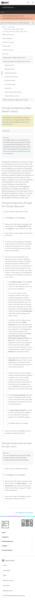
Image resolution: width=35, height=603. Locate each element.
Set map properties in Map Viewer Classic (15, 31)
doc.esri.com (27, 18)
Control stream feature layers (13, 92)
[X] (27, 521)
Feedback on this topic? (25, 513)
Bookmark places (9, 69)
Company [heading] (4, 546)
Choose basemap (7, 38)
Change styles (6, 46)
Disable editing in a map (12, 96)
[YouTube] (31, 524)
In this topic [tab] (6, 131)
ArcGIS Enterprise (8, 7)
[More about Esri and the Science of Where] (5, 524)
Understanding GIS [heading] (7, 541)
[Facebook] (23, 521)
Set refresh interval (10, 80)
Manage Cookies (8, 590)
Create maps (10, 27)
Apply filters (8, 88)
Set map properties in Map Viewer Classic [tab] (17, 61)
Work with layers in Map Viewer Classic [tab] (16, 100)
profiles (23, 347)
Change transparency (11, 73)
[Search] (28, 2)
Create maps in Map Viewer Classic (14, 29)
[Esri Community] (23, 524)
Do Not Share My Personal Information (14, 595)
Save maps (5, 54)
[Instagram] (27, 524)
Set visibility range (10, 84)
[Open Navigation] (33, 2)
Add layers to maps (8, 42)
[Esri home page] (5, 2)
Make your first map (8, 34)
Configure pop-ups (7, 50)
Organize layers (9, 65)
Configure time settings (11, 77)
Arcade (26, 295)
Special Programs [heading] (7, 550)
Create (2, 12)
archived (5, 120)
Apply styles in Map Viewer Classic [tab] (15, 57)
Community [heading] (5, 537)
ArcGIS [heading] (4, 532)
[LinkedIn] (31, 521)
